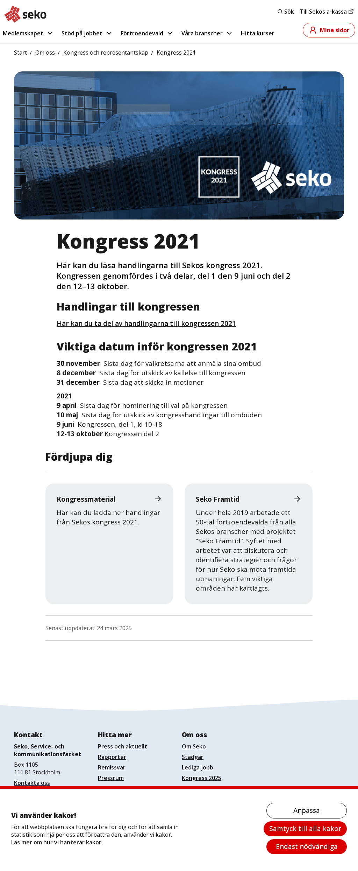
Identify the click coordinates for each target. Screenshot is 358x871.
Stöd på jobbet (82, 33)
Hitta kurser (257, 33)
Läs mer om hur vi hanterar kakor (56, 842)
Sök (289, 11)
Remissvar (112, 767)
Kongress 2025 (201, 778)
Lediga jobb (197, 767)
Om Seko (194, 746)
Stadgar (192, 757)
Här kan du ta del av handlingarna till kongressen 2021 (146, 323)
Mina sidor (334, 30)
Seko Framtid (217, 499)
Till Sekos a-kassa (323, 11)
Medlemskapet (23, 33)
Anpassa (306, 810)
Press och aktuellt (122, 746)
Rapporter (112, 757)
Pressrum (111, 778)
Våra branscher (202, 33)
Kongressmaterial (86, 499)
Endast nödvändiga (307, 846)
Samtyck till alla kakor (305, 828)
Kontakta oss (32, 783)
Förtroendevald (142, 33)
